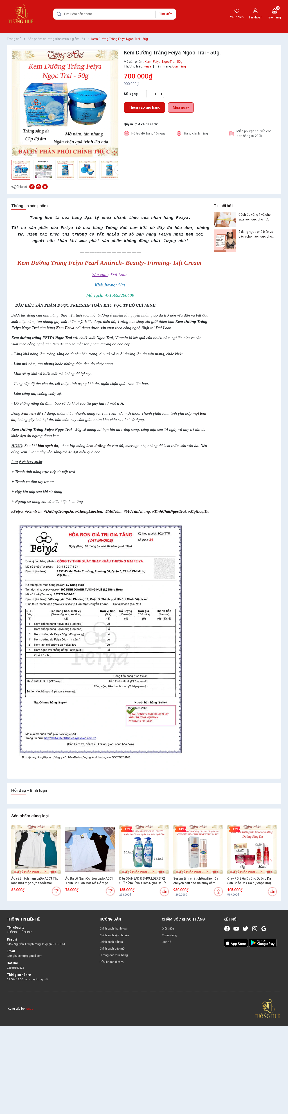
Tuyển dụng (169, 935)
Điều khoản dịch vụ (112, 962)
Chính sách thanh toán (114, 928)
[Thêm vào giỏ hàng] (218, 892)
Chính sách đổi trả (111, 941)
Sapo (29, 1008)
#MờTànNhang (137, 511)
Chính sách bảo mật (112, 948)
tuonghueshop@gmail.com (24, 955)
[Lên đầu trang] (281, 1100)
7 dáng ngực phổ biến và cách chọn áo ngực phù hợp (255, 234)
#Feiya (17, 511)
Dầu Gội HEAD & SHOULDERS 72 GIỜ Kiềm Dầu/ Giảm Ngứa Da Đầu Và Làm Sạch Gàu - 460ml (143, 881)
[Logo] (267, 1008)
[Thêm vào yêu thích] (114, 152)
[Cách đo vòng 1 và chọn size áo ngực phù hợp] (225, 219)
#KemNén (33, 511)
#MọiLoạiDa (198, 511)
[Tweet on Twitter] (45, 186)
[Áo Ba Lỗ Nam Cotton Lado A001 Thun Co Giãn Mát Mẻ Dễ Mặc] (90, 849)
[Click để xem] (65, 103)
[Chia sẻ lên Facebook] (32, 186)
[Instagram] (254, 928)
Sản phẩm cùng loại (30, 815)
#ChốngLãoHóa (88, 511)
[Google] (264, 928)
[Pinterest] (38, 186)
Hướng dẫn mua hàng (114, 955)
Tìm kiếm (165, 14)
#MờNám (114, 511)
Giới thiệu (168, 928)
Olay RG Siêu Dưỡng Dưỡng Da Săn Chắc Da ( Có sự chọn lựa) (249, 881)
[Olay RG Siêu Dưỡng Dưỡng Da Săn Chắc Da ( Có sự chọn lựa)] (252, 849)
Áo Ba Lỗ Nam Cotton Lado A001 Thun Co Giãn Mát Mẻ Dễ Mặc (89, 881)
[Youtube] (236, 928)
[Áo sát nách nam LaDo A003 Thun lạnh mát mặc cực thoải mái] (36, 849)
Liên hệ (166, 941)
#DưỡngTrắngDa (58, 511)
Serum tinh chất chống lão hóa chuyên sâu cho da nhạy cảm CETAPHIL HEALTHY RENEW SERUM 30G (195, 881)
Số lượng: (131, 94)
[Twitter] (245, 928)
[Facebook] (227, 928)
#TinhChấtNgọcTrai (169, 511)
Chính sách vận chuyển (114, 935)
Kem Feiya (65, 328)
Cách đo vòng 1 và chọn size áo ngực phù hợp (255, 217)
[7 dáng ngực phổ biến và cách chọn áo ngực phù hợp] (225, 240)
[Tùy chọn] (56, 891)
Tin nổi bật (223, 205)
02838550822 (15, 967)
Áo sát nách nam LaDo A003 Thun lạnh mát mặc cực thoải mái (35, 881)
